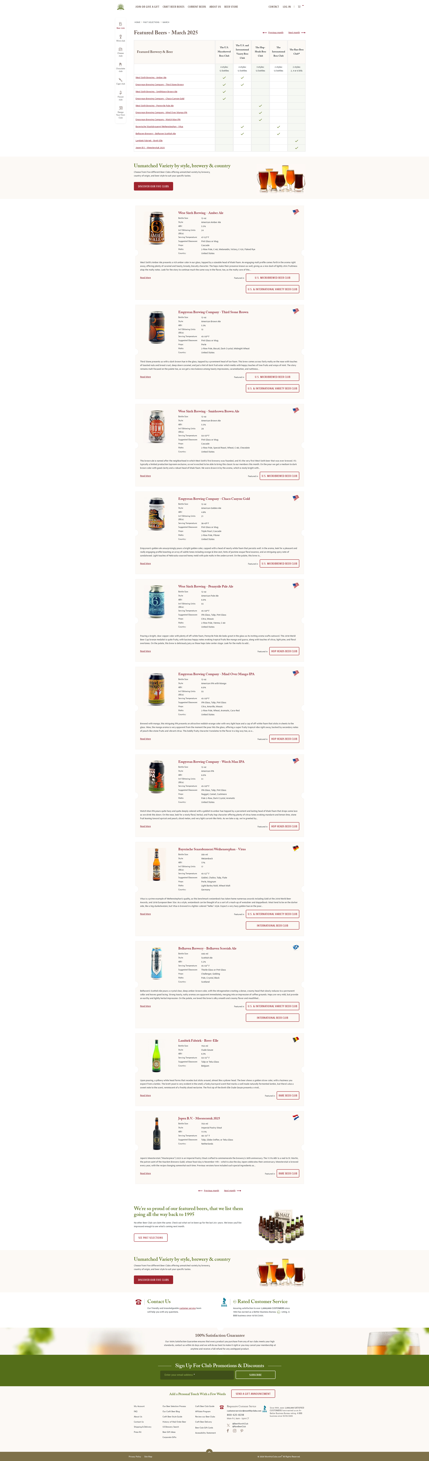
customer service (187, 1308)
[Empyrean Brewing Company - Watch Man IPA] (156, 777)
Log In (287, 6)
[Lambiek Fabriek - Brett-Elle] (156, 1056)
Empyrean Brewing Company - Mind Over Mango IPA (161, 112)
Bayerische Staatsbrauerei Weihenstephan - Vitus (159, 126)
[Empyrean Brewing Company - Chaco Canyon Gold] (156, 514)
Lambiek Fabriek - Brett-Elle (149, 140)
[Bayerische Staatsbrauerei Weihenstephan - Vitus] (156, 865)
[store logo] (120, 5)
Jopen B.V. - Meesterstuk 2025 (150, 147)
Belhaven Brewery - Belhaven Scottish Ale (156, 133)
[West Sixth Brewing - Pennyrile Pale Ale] (156, 602)
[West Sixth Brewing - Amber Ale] (156, 229)
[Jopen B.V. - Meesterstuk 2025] (156, 1134)
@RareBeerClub (239, 1426)
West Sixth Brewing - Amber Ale (151, 77)
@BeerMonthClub (240, 1424)
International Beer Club (272, 925)
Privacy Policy (135, 1456)
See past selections (150, 1237)
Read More (145, 277)
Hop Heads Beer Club (284, 651)
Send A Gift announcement (253, 1393)
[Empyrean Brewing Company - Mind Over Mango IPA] (156, 690)
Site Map (148, 1456)
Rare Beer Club (288, 1095)
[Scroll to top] (209, 1452)
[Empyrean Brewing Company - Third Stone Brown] (156, 328)
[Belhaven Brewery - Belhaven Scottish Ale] (156, 964)
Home (138, 22)
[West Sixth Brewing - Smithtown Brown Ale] (156, 427)
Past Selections (151, 22)
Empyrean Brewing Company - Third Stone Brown (160, 84)
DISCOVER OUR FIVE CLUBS (153, 186)
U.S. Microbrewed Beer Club (272, 277)
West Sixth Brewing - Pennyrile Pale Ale (155, 105)
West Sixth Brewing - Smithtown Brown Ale (156, 91)
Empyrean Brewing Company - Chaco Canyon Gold (160, 98)
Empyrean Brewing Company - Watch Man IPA (158, 119)
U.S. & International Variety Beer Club (272, 289)
